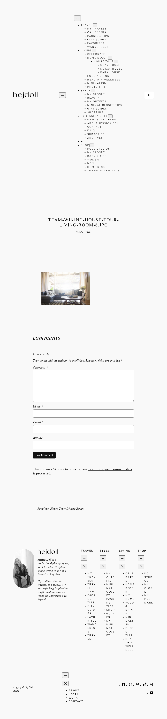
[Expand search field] (149, 95)
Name (38, 406)
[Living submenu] (94, 50)
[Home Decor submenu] (110, 58)
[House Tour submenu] (116, 61)
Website (38, 438)
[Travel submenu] (95, 25)
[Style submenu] (93, 90)
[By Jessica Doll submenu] (110, 116)
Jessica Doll (45, 559)
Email (38, 422)
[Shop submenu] (91, 145)
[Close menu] (77, 18)
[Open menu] (62, 95)
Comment (40, 367)
